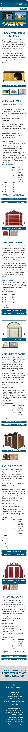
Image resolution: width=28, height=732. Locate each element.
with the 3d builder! (14, 24)
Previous (4, 80)
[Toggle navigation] (2, 9)
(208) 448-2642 (20, 5)
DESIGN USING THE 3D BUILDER (14, 202)
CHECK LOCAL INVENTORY (14, 199)
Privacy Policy (14, 704)
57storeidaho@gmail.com (16, 701)
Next (23, 80)
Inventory (23, 8)
